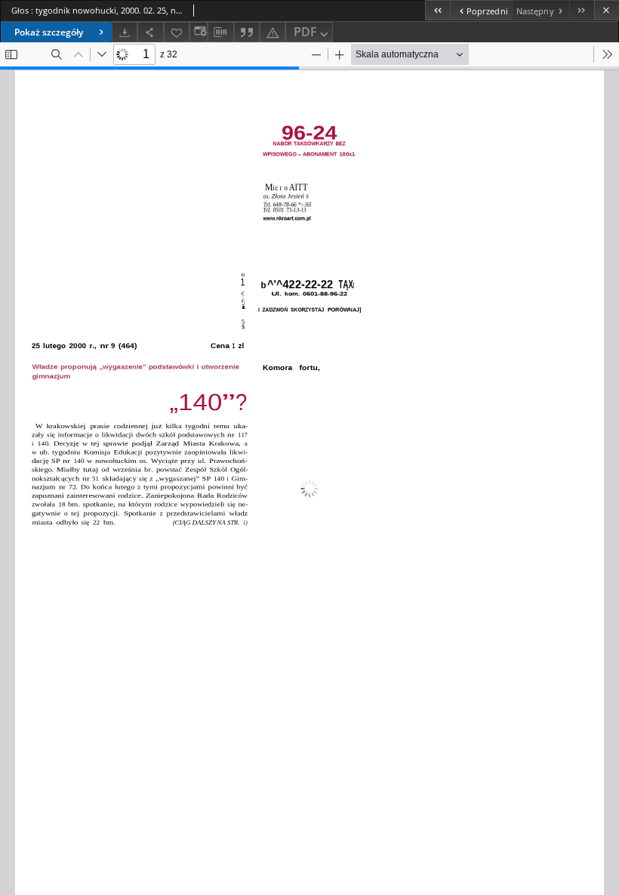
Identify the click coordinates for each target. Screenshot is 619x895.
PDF (305, 31)
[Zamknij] (606, 10)
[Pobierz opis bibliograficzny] (220, 32)
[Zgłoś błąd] (272, 32)
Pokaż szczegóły (48, 32)
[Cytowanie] (247, 32)
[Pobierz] (124, 32)
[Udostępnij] (150, 32)
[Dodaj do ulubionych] (176, 32)
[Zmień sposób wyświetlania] (198, 32)
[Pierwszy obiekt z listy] (437, 10)
